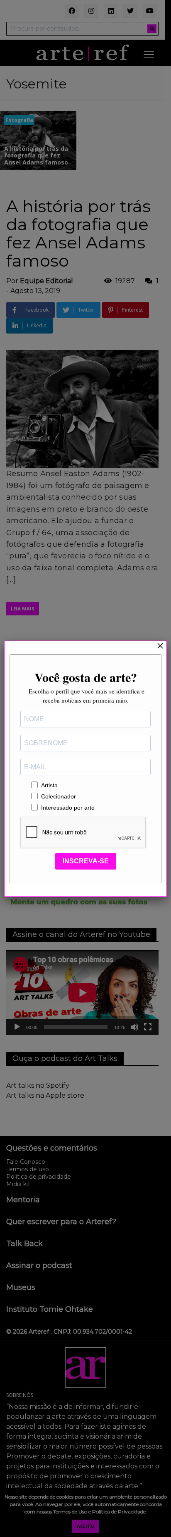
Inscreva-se (86, 861)
